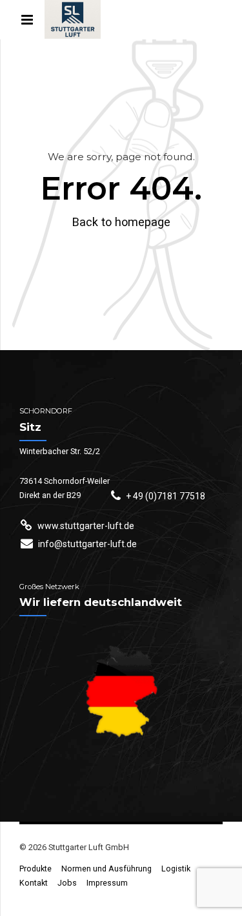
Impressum (107, 883)
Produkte (35, 868)
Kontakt (33, 883)
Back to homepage (121, 222)
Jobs (67, 883)
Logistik (175, 868)
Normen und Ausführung (106, 868)
